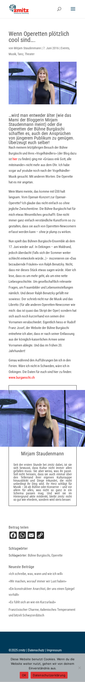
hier (15, 159)
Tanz (20, 54)
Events (65, 48)
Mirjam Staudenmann (27, 48)
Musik (12, 54)
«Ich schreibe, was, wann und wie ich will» (36, 574)
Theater (29, 54)
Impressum (54, 650)
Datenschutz (36, 650)
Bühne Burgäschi (39, 555)
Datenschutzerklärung (49, 675)
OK (24, 675)
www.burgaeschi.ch (22, 377)
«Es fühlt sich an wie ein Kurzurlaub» (32, 602)
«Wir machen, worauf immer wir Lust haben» (37, 581)
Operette (57, 555)
